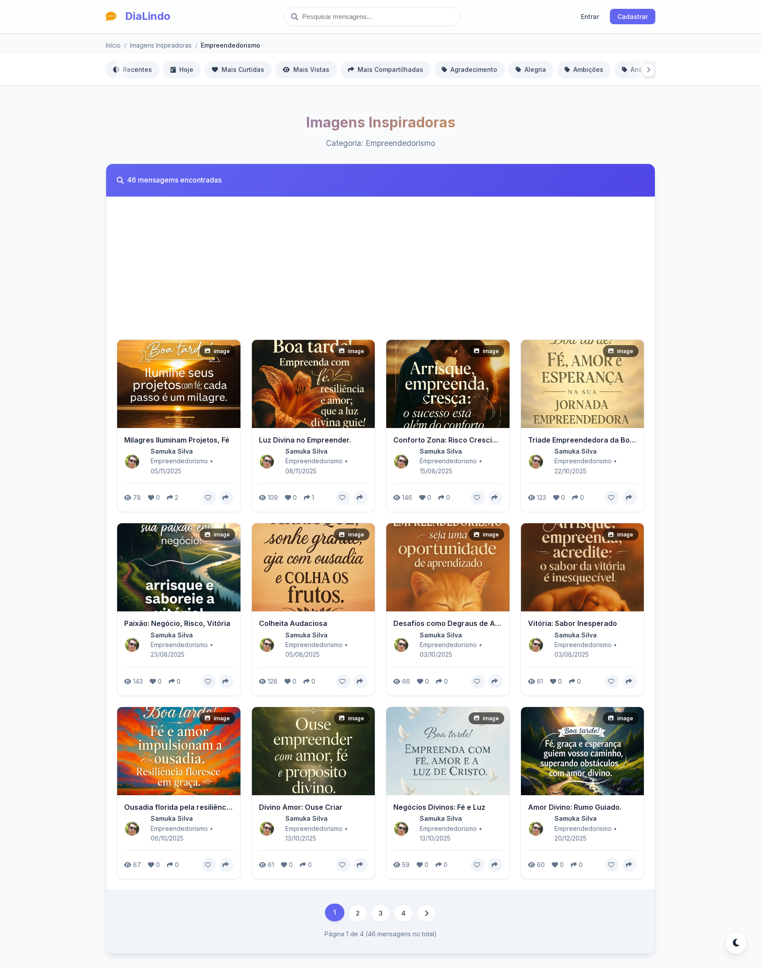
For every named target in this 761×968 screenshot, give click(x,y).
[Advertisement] (380, 273)
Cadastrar (632, 16)
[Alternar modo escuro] (736, 943)
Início (113, 45)
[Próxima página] (426, 913)
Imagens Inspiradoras (161, 45)
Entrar (590, 16)
